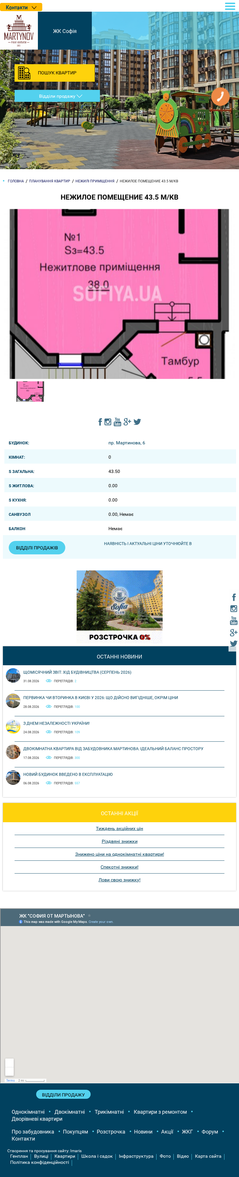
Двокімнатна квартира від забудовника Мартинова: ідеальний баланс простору (113, 748)
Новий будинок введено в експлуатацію (68, 774)
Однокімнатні (28, 1112)
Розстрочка (111, 1132)
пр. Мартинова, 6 (126, 443)
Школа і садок (97, 1156)
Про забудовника (33, 1132)
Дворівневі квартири (37, 1119)
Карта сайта (208, 1156)
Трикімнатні (109, 1112)
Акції (167, 1132)
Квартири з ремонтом (160, 1112)
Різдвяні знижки (120, 841)
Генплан (19, 1156)
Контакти (23, 1139)
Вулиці (41, 1156)
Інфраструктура (136, 1156)
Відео (183, 1156)
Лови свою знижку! (119, 880)
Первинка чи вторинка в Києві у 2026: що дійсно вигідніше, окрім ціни (100, 697)
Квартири (65, 1156)
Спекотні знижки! (119, 867)
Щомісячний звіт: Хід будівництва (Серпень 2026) (77, 672)
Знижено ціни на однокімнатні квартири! (119, 854)
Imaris (76, 1150)
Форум (210, 1132)
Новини (143, 1132)
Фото (165, 1156)
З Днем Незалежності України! (56, 723)
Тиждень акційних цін (119, 828)
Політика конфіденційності (39, 1162)
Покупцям (75, 1132)
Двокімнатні (70, 1112)
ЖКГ (187, 1132)
